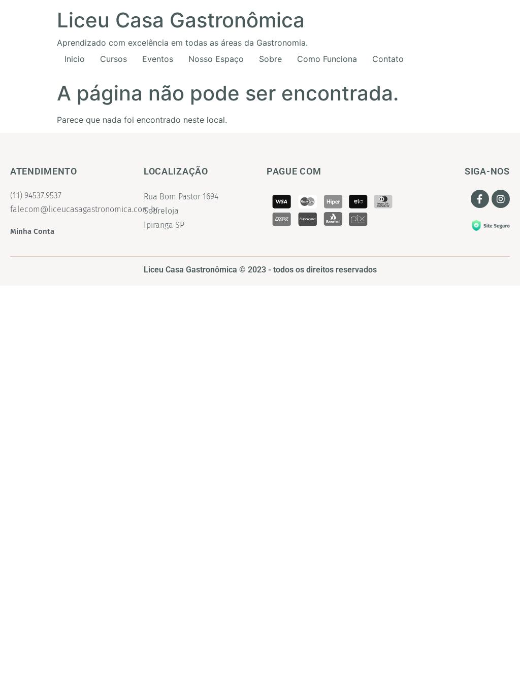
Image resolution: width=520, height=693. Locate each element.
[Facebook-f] (480, 199)
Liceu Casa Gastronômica (181, 20)
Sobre (270, 59)
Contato (388, 59)
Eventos (157, 59)
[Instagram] (501, 199)
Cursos (113, 59)
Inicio (74, 59)
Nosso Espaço (216, 59)
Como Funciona (327, 59)
